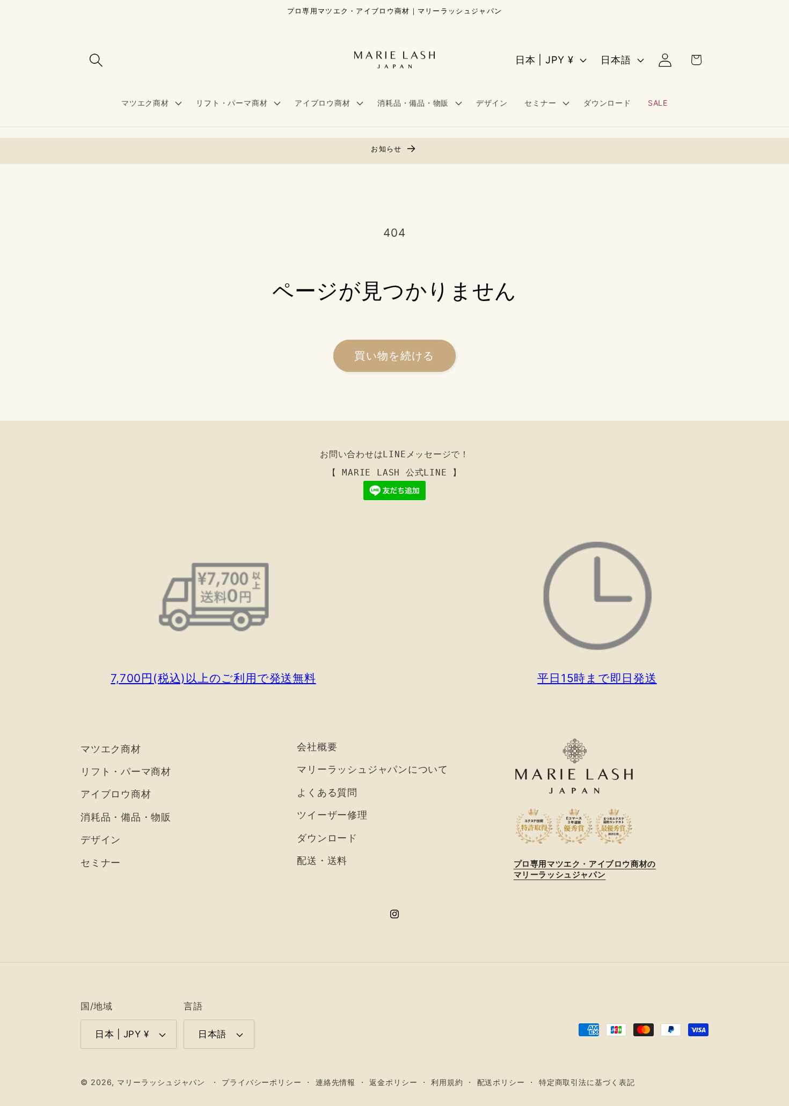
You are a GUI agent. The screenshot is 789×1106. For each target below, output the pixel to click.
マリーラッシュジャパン (161, 1082)
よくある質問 (327, 792)
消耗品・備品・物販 (126, 817)
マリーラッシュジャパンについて (372, 769)
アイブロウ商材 (116, 794)
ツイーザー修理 (332, 815)
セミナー (101, 862)
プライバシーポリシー (262, 1082)
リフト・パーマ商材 (126, 771)
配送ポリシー (501, 1082)
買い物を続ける (394, 355)
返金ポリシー (393, 1082)
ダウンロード (327, 838)
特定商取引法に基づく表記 (587, 1082)
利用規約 (447, 1082)
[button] (96, 60)
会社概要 (317, 746)
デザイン (101, 839)
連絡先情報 (336, 1082)
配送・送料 (322, 860)
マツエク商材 (111, 749)
